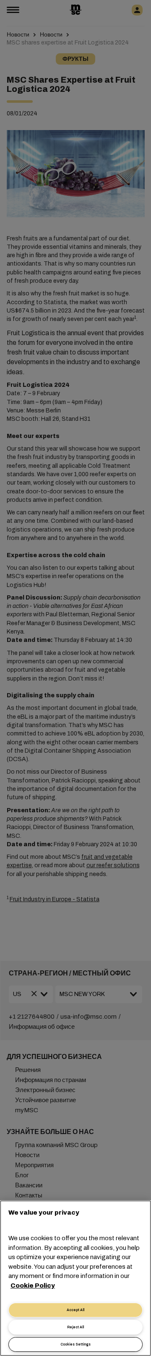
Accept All (75, 1310)
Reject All (75, 1327)
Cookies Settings (75, 1344)
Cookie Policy (32, 1285)
